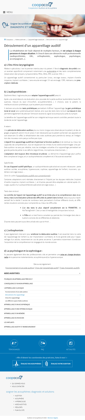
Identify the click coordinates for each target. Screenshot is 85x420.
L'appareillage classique (36, 40)
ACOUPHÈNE (19, 399)
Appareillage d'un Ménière (14, 313)
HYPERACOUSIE (20, 401)
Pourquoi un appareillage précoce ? (18, 279)
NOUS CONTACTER (18, 386)
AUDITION (18, 396)
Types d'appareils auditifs (70, 268)
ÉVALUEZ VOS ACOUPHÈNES (31, 364)
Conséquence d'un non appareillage (18, 284)
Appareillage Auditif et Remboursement (20, 327)
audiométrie (51, 71)
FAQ (42, 349)
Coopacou (9, 40)
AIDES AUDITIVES (12, 273)
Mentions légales (53, 418)
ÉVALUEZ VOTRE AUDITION (60, 364)
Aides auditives (20, 40)
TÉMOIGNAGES (14, 349)
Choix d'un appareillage (12, 298)
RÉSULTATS (18, 407)
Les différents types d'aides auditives (16, 301)
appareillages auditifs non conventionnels (33, 175)
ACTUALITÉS (70, 349)
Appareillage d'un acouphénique (17, 305)
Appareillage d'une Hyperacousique (18, 309)
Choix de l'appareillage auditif (46, 268)
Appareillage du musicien (14, 318)
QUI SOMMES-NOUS (18, 384)
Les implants (9, 322)
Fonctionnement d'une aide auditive (16, 292)
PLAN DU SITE (19, 410)
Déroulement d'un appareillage (15, 295)
